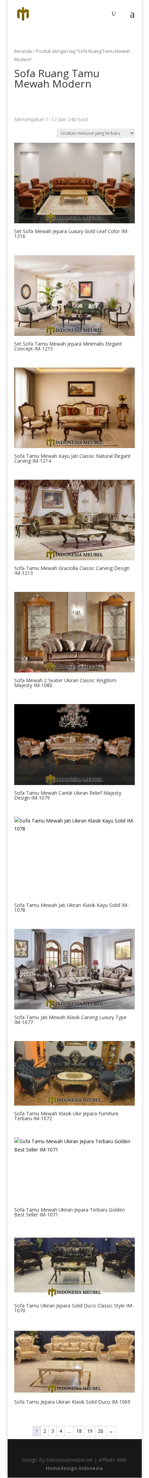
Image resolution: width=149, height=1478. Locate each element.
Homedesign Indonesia (74, 1468)
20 (100, 1431)
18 (79, 1431)
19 (90, 1431)
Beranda (23, 51)
